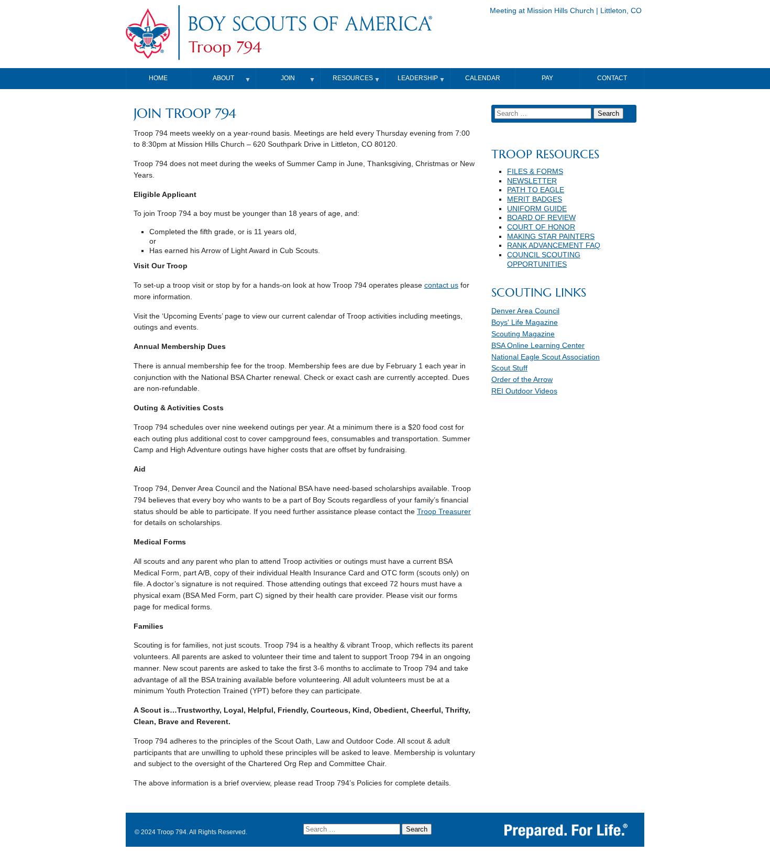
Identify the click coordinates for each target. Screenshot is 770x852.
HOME (158, 78)
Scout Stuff (509, 368)
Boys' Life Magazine (524, 322)
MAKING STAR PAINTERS (551, 237)
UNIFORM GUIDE (537, 209)
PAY (547, 78)
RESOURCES (353, 78)
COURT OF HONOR (541, 227)
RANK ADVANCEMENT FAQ (553, 245)
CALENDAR (482, 78)
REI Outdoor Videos (524, 391)
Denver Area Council (525, 311)
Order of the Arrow (522, 380)
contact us (441, 285)
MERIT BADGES (534, 199)
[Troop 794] (309, 33)
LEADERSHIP (418, 78)
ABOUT (223, 78)
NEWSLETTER (532, 181)
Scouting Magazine (523, 334)
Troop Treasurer (444, 512)
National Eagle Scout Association (545, 357)
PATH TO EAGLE (535, 190)
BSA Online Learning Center (538, 345)
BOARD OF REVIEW (541, 218)
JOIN (288, 78)
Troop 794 (225, 47)
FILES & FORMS (535, 172)
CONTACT (612, 78)
